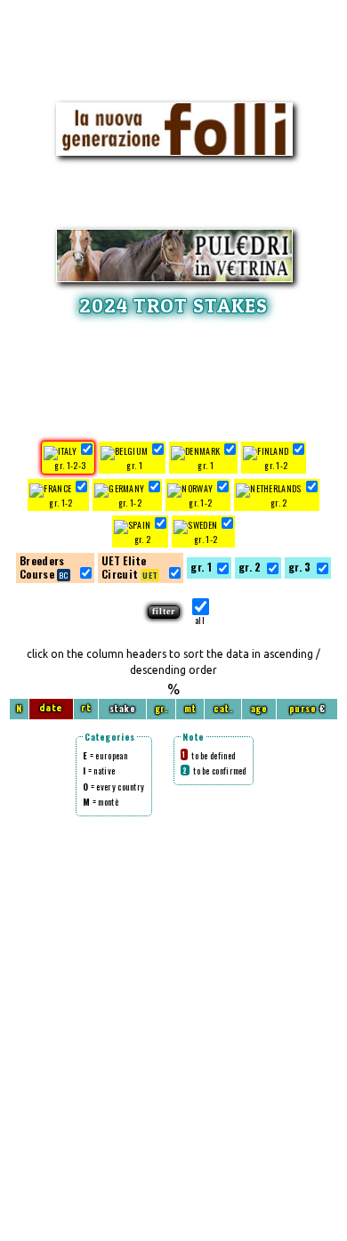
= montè (100, 801)
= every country (113, 786)
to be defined (208, 755)
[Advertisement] (173, 376)
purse (303, 708)
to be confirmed (214, 770)
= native (99, 770)
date (51, 708)
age (259, 708)
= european (105, 755)
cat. (223, 708)
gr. (161, 708)
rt (86, 708)
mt (190, 708)
